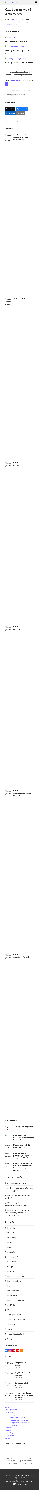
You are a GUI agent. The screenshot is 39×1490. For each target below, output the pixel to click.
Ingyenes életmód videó (16, 1276)
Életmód (10, 1233)
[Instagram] (10, 1350)
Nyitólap (8, 1407)
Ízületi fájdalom (13, 1290)
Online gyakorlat (11, 1410)
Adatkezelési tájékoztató (15, 1481)
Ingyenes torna (13, 1286)
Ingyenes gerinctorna (15, 1281)
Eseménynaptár (14, 1415)
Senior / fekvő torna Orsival (16, 41)
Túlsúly (10, 1329)
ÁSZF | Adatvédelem (19, 1484)
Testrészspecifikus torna (16, 1319)
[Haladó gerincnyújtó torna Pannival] (15, 58)
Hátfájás (10, 1271)
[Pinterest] (13, 1350)
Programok (9, 1412)
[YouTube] (17, 1350)
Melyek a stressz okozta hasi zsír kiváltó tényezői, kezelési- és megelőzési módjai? (18, 1212)
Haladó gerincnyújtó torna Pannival (19, 62)
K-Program (12, 1433)
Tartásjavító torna (14, 1315)
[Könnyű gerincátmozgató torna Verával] (14, 46)
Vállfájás (10, 1339)
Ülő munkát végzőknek (15, 1334)
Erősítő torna (12, 1237)
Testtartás (11, 1324)
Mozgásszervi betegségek (17, 1300)
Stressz (10, 1310)
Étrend (9, 1242)
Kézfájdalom (12, 1295)
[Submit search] (18, 122)
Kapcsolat (8, 1438)
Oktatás (8, 1430)
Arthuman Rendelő (22, 1475)
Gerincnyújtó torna (13, 90)
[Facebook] (6, 1350)
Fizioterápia (11, 1252)
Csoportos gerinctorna (16, 1417)
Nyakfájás (11, 1305)
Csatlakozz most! (11, 24)
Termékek (8, 1428)
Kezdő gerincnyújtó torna (15, 95)
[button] (36, 2)
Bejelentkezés (15, 19)
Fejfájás (10, 1247)
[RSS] (21, 1350)
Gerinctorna (27, 90)
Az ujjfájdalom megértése (17, 1183)
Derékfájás (11, 1228)
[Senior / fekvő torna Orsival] (10, 37)
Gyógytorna (11, 1266)
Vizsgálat (11, 1435)
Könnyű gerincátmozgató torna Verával (26, 1460)
